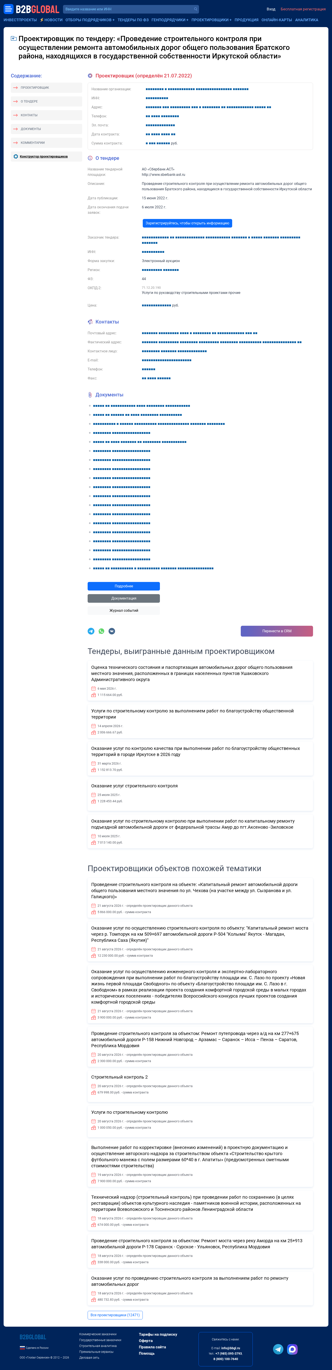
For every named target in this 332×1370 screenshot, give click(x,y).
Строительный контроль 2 (119, 1077)
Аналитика (306, 20)
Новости (53, 20)
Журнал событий (124, 610)
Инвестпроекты (20, 20)
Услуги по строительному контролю (129, 1112)
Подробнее (124, 586)
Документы (31, 129)
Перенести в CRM (277, 631)
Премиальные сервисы (96, 1352)
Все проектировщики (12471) (115, 1315)
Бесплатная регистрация (303, 9)
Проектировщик (35, 87)
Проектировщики (210, 20)
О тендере (29, 101)
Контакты (29, 115)
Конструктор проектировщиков (44, 156)
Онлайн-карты (277, 20)
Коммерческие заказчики (98, 1334)
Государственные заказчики (100, 1340)
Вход (271, 9)
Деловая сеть (89, 1357)
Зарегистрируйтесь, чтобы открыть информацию (187, 223)
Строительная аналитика (98, 1346)
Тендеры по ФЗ (133, 20)
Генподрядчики (168, 20)
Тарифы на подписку (158, 1334)
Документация (123, 598)
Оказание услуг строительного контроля (134, 786)
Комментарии (33, 142)
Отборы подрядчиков (88, 20)
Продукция (247, 20)
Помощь (146, 1353)
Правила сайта (152, 1347)
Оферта (146, 1340)
